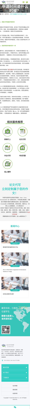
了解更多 (6, 377)
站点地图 (15, 385)
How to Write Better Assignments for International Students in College (14, 270)
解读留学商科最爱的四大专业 (10, 247)
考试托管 (22, 156)
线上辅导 (7, 172)
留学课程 (10, 69)
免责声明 (15, 393)
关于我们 (6, 372)
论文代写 (22, 139)
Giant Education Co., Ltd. (16, 397)
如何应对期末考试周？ (9, 294)
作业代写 (7, 156)
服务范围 (6, 367)
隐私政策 (15, 389)
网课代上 (7, 139)
